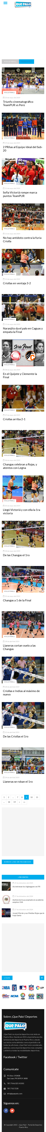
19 (14, 802)
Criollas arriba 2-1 (14, 419)
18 (9, 802)
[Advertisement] (23, 35)
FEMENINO (26, 62)
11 (37, 797)
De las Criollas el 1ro (15, 736)
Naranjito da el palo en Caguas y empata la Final (23, 330)
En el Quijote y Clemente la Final (20, 375)
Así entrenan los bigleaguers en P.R (26, 886)
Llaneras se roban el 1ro (18, 781)
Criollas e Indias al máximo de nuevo (21, 692)
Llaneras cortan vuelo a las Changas (19, 647)
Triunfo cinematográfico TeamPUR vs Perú (18, 103)
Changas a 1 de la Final (17, 600)
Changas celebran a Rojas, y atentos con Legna (20, 466)
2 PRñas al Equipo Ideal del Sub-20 (22, 148)
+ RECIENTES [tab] (23, 877)
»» (24, 802)
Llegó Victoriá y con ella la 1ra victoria (21, 511)
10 (31, 797)
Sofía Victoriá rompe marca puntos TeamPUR (20, 194)
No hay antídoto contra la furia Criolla (22, 239)
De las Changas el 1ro (16, 555)
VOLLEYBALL (10, 62)
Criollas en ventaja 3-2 (17, 283)
